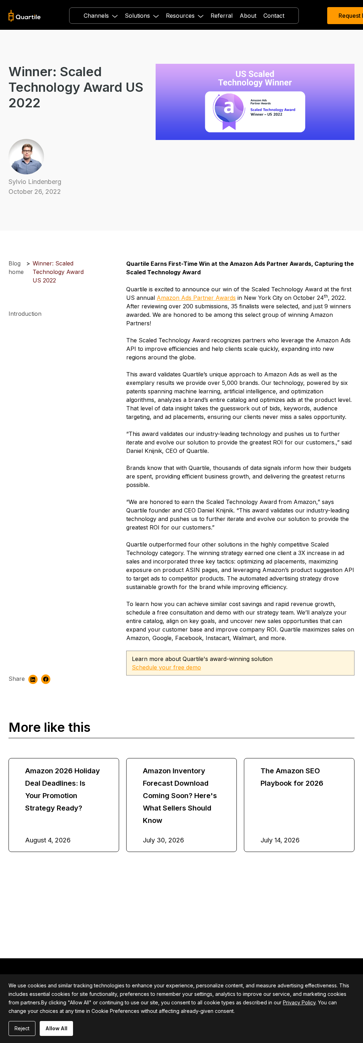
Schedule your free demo (166, 667)
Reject (22, 1028)
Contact (273, 15)
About (248, 15)
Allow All (56, 1028)
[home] (25, 16)
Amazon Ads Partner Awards (196, 297)
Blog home (16, 267)
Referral (222, 15)
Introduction (25, 313)
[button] (101, 15)
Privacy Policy (299, 1002)
